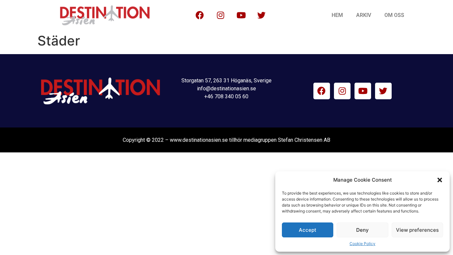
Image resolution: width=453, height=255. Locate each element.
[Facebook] (200, 15)
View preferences (417, 230)
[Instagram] (220, 15)
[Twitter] (261, 15)
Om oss (394, 15)
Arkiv (363, 15)
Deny (362, 230)
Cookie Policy (362, 243)
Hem (337, 15)
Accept (307, 230)
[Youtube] (241, 15)
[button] (439, 180)
